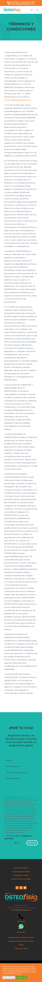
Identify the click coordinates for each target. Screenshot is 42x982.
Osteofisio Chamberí (21, 868)
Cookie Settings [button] (9, 977)
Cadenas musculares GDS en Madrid (21, 941)
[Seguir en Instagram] (21, 887)
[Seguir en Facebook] (17, 887)
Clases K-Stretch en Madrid (21, 879)
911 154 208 (21, 921)
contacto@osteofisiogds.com (17, 100)
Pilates (21, 945)
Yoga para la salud (21, 948)
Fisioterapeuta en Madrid (21, 872)
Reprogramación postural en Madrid (21, 937)
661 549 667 (14, 2)
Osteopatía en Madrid (21, 875)
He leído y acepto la (18, 837)
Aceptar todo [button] (21, 977)
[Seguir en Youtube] (24, 887)
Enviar (32, 843)
